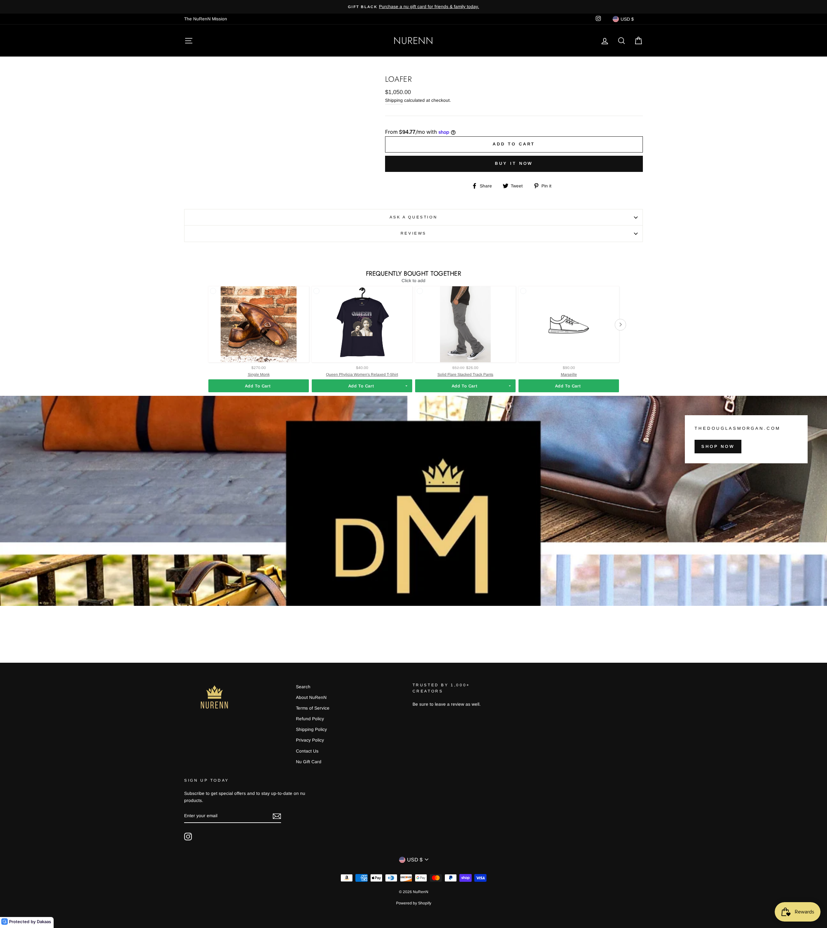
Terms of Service (313, 708)
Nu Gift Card (308, 761)
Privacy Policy (310, 740)
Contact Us (307, 751)
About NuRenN (311, 697)
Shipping (394, 100)
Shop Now (718, 446)
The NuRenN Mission (205, 18)
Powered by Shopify (413, 903)
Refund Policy (310, 718)
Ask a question (413, 217)
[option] (413, 6)
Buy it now (514, 163)
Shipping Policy (311, 729)
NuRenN (413, 40)
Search (303, 686)
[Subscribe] (277, 816)
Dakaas (44, 921)
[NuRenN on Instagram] (188, 836)
